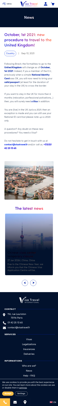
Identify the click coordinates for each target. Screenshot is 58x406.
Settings (21, 394)
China (25, 261)
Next (33, 283)
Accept (7, 394)
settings (23, 388)
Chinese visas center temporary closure (21, 254)
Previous (25, 283)
